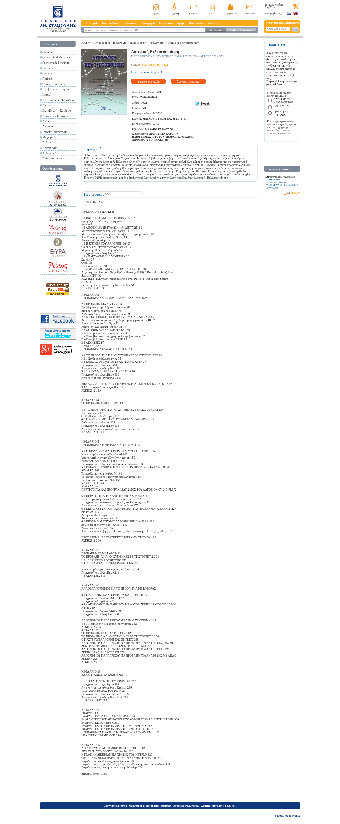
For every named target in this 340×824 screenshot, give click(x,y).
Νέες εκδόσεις (111, 23)
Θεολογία (48, 73)
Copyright (109, 805)
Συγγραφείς (166, 23)
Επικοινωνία (249, 13)
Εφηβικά (47, 67)
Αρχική (156, 13)
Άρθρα (181, 23)
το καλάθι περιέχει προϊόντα (274, 6)
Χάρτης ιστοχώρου (212, 805)
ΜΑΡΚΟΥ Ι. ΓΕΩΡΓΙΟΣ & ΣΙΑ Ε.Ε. (164, 118)
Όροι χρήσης (136, 805)
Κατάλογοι (213, 23)
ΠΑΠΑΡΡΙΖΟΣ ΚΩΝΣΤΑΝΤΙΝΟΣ (152, 56)
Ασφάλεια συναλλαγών (186, 805)
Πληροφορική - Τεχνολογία (58, 99)
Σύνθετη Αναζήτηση (241, 29)
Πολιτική (47, 142)
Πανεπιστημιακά (52, 158)
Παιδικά (47, 78)
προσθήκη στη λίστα (188, 81)
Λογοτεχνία (49, 147)
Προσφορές (148, 23)
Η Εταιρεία (91, 23)
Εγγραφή (174, 13)
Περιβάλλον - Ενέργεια (56, 89)
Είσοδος (193, 13)
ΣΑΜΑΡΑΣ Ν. (183, 56)
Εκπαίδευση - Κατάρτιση (57, 110)
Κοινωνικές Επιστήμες (56, 115)
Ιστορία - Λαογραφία (54, 131)
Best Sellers (196, 23)
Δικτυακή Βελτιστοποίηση (183, 42)
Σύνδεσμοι (230, 805)
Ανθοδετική (49, 153)
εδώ (289, 132)
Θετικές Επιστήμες (53, 83)
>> (107, 194)
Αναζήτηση (215, 29)
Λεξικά (46, 121)
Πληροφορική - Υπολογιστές (147, 42)
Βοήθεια (122, 805)
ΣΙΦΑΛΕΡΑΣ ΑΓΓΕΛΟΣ (208, 56)
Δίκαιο (46, 105)
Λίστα (212, 13)
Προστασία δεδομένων (158, 805)
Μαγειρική (49, 137)
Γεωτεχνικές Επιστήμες (56, 62)
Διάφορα (47, 126)
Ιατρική (47, 94)
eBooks (47, 51)
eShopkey (294, 815)
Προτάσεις (130, 23)
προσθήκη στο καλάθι (148, 81)
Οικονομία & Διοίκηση (56, 57)
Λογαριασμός (230, 13)
